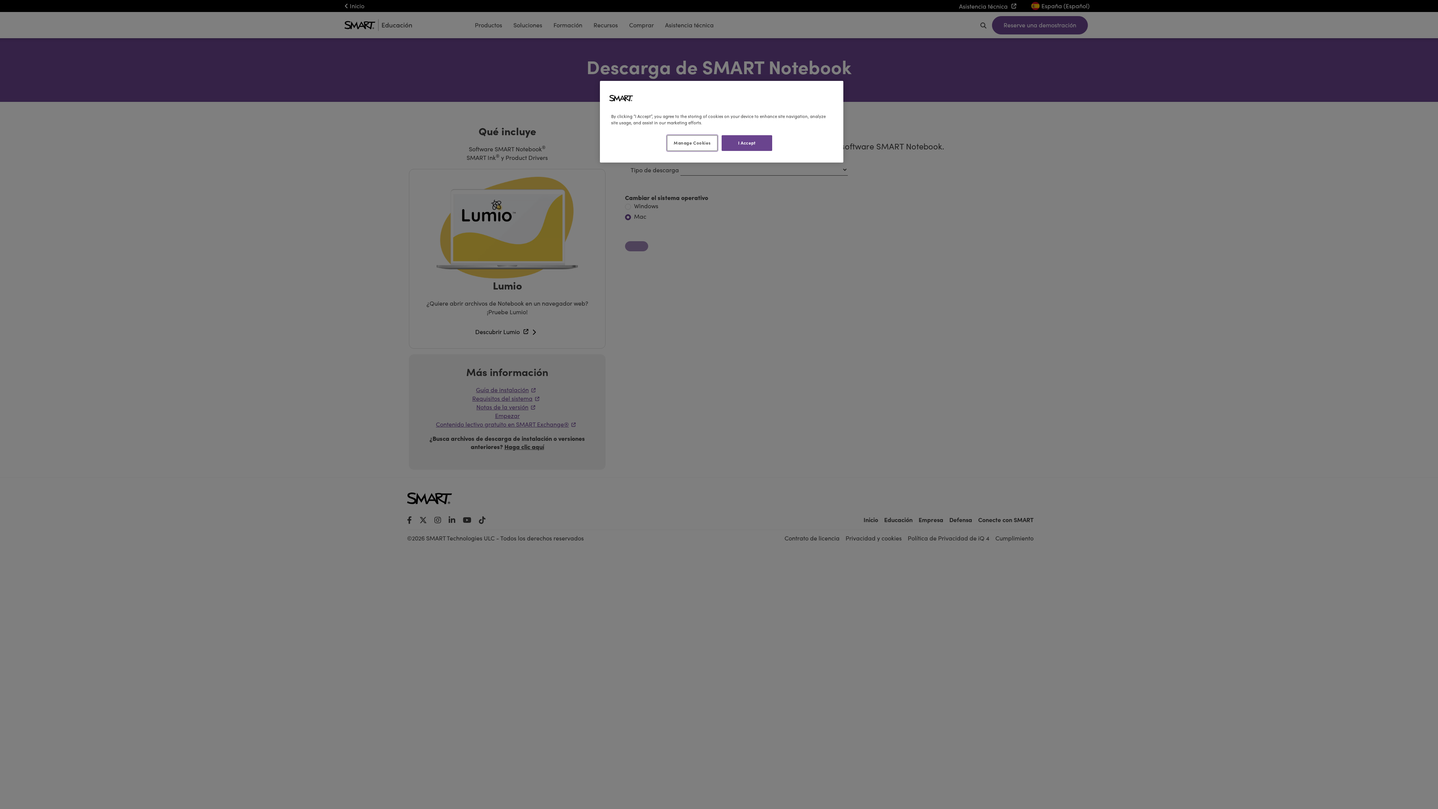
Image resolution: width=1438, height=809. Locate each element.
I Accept (747, 143)
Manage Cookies (692, 143)
